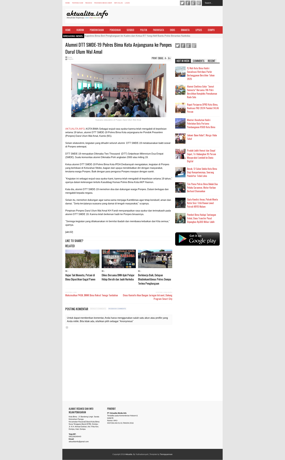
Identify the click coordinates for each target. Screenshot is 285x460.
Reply (69, 57)
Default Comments (98, 308)
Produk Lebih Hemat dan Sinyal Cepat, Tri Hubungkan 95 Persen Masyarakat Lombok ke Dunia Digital (201, 156)
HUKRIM (80, 30)
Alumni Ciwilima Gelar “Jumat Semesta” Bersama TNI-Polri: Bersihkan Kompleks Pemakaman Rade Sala (202, 92)
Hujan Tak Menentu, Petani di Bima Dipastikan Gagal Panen (80, 277)
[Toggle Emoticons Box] (67, 327)
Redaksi (88, 3)
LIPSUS (198, 30)
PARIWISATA (158, 30)
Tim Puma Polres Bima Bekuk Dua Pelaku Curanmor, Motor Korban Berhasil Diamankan (202, 187)
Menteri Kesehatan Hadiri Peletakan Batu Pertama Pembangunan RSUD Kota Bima (201, 123)
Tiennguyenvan (166, 454)
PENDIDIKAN (115, 30)
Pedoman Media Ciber (103, 3)
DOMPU (211, 30)
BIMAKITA (185, 30)
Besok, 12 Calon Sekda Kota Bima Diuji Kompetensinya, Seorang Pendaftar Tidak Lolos (202, 172)
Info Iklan (118, 3)
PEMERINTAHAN (97, 30)
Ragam (70, 59)
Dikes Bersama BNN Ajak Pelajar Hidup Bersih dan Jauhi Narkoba (118, 277)
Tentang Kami (77, 3)
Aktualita (128, 454)
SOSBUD (130, 30)
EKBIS (172, 30)
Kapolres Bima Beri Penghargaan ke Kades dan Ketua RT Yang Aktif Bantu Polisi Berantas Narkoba (137, 36)
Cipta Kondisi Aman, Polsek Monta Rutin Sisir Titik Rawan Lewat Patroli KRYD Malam (202, 203)
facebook (187, 3)
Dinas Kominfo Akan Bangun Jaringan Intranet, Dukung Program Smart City (147, 297)
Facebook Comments (117, 308)
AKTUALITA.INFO (75, 129)
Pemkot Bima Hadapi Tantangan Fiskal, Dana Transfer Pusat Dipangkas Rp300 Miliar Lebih (201, 218)
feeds (198, 3)
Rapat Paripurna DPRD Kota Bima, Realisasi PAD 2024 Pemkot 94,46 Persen (203, 108)
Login (127, 3)
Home (67, 3)
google (193, 3)
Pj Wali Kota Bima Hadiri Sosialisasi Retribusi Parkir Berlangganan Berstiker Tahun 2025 (200, 73)
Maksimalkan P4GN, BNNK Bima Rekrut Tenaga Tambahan (91, 295)
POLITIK (143, 30)
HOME (68, 30)
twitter (182, 3)
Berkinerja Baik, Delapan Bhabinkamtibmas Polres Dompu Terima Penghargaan (154, 279)
